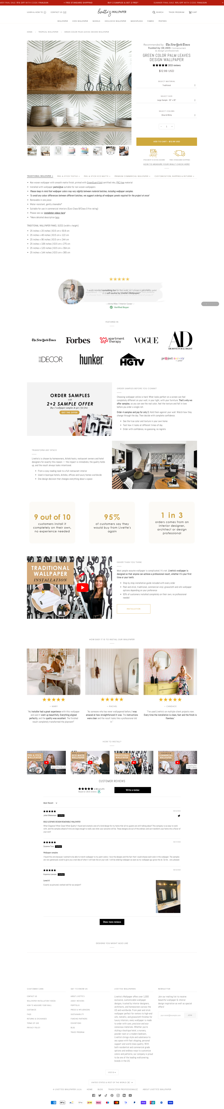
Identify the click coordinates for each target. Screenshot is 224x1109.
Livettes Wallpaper (65, 1089)
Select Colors (166, 111)
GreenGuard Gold (94, 182)
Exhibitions (76, 1023)
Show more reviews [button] (112, 922)
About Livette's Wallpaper (157, 1089)
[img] (49, 811)
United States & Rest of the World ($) (111, 1082)
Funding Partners (79, 1019)
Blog (73, 1027)
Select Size (166, 96)
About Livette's (78, 996)
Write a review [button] (132, 790)
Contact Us (32, 996)
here (57, 217)
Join (190, 1015)
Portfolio (75, 1005)
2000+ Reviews (77, 1001)
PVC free (120, 182)
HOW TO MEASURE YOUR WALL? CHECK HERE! (166, 164)
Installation (133, 609)
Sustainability (77, 1014)
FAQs (29, 1014)
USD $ (111, 1072)
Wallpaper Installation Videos (41, 1001)
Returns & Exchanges (37, 1019)
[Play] (79, 110)
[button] (160, 65)
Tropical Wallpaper (48, 32)
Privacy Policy (33, 1027)
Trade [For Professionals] (123, 1089)
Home (29, 32)
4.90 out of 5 (99, 789)
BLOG (100, 1089)
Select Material (166, 81)
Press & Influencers (80, 1010)
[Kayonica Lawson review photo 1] (168, 896)
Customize (31, 1010)
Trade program (77, 1032)
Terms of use (33, 1023)
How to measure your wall (39, 1005)
